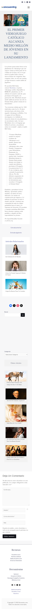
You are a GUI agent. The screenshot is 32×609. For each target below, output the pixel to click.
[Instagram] (29, 2)
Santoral (16, 574)
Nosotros (16, 593)
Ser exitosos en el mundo (13, 256)
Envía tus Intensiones (16, 560)
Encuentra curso (16, 554)
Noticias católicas (16, 556)
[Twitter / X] (15, 585)
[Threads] (27, 2)
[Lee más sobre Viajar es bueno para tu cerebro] (16, 284)
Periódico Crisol (16, 591)
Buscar (6, 312)
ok (22, 315)
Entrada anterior (16, 227)
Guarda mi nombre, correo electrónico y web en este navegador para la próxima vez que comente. (15, 530)
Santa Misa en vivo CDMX (14, 423)
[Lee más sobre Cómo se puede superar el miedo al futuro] (16, 266)
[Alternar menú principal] (28, 7)
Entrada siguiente (16, 233)
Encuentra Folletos (16, 576)
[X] (25, 2)
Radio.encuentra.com (16, 558)
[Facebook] (22, 2)
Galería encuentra (16, 589)
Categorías (7, 351)
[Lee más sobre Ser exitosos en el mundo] (16, 249)
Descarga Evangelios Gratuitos (16, 578)
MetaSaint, (13, 88)
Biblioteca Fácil (16, 580)
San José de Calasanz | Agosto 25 (15, 400)
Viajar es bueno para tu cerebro (15, 291)
